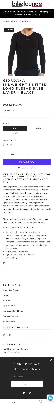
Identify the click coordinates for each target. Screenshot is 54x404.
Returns (6, 300)
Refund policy (9, 321)
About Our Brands (11, 290)
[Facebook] (4, 263)
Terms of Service (10, 316)
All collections (8, 21)
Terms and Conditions (13, 311)
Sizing (5, 295)
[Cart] (49, 4)
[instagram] (10, 335)
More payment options (27, 168)
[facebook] (4, 335)
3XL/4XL (15, 133)
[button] (18, 227)
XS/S (15, 128)
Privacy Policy (9, 305)
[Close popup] (51, 360)
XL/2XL (39, 128)
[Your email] (27, 377)
